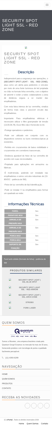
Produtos (7, 384)
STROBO (30, 302)
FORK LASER (29, 308)
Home (4, 374)
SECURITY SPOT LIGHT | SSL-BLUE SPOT (29, 281)
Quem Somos (8, 379)
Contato (6, 388)
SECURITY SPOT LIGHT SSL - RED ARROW (29, 288)
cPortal (10, 420)
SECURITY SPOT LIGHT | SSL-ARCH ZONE (29, 296)
